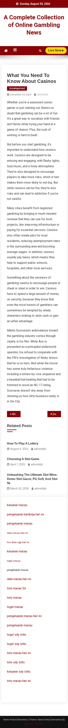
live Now (55, 50)
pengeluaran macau (19, 625)
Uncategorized (17, 88)
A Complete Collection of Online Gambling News (34, 25)
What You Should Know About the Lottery (16, 414)
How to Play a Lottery (22, 443)
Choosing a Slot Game (23, 459)
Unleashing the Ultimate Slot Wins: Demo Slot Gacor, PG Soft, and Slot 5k (32, 479)
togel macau (13, 560)
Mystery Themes (33, 724)
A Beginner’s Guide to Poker (55, 414)
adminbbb (42, 94)
